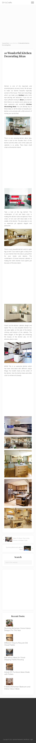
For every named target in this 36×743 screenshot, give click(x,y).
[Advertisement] (18, 23)
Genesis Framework (18, 739)
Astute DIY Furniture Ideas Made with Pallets (17, 673)
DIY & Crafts (7, 2)
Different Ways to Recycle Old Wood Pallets (16, 644)
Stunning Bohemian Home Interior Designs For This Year (17, 629)
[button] (32, 2)
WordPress (26, 739)
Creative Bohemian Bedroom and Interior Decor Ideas (17, 688)
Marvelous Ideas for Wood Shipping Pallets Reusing (14, 658)
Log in (31, 739)
